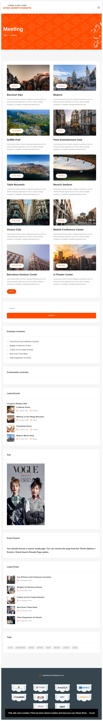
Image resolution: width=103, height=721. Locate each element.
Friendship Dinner (24, 426)
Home (5, 35)
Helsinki (61, 266)
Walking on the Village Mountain (30, 417)
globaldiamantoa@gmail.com (53, 675)
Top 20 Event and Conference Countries (24, 341)
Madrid (61, 221)
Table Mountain (16, 184)
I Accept (92, 713)
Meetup (57, 647)
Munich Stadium (62, 184)
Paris (60, 131)
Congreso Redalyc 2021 (17, 404)
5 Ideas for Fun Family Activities (21, 350)
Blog (10, 647)
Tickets (66, 647)
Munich (15, 86)
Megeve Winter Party (25, 436)
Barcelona (16, 266)
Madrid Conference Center (68, 229)
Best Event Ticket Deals (19, 354)
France (61, 86)
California (16, 131)
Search (51, 315)
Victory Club (14, 229)
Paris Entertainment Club (67, 139)
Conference (20, 647)
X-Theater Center (63, 274)
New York (16, 221)
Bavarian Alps (15, 94)
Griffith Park (14, 139)
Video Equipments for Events (20, 358)
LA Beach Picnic (23, 407)
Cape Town (16, 176)
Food (48, 647)
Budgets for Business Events (20, 346)
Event (31, 647)
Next (12, 291)
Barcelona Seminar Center (22, 274)
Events (40, 647)
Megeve (57, 94)
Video (75, 647)
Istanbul (35, 429)
